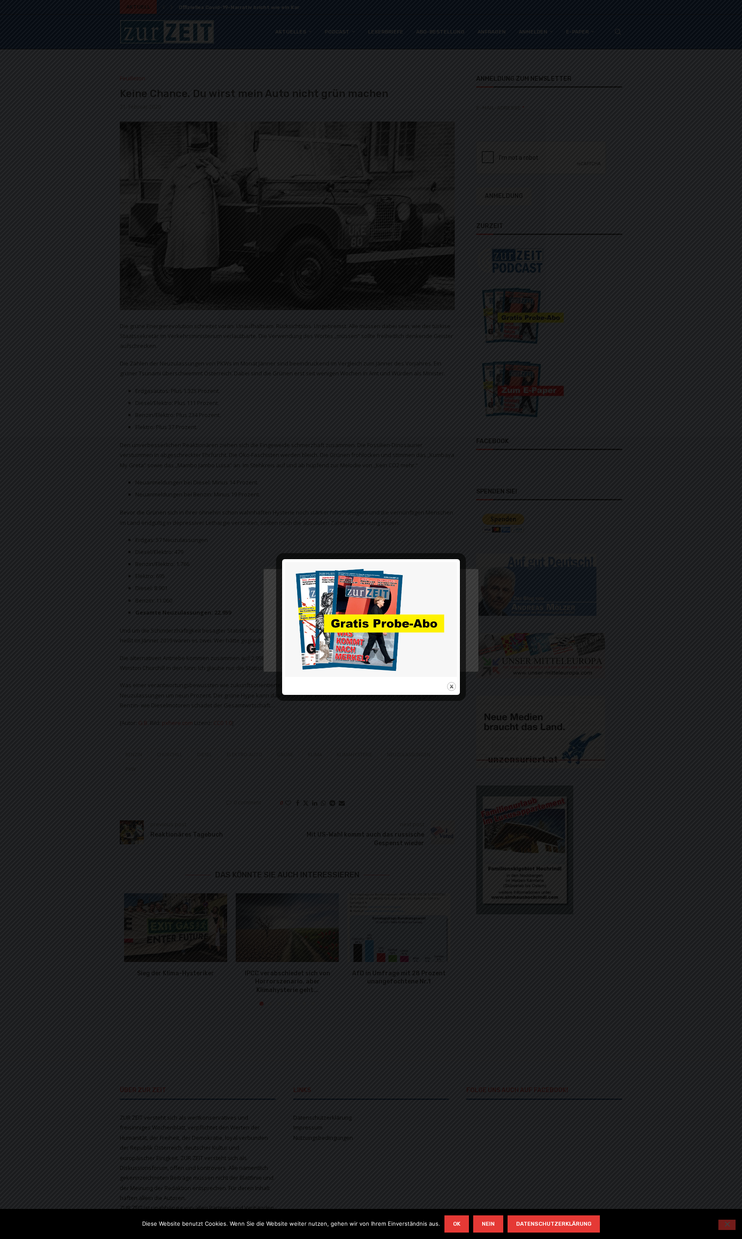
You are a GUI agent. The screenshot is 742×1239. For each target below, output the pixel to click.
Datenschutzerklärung (553, 1224)
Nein (488, 1224)
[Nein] (727, 1225)
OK (456, 1224)
